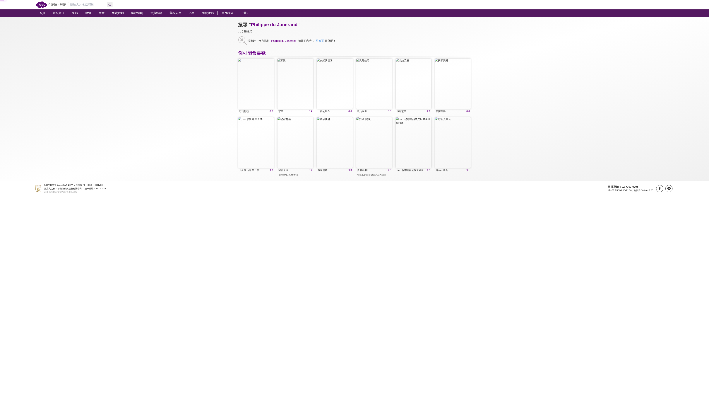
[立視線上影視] (50, 4)
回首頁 (320, 40)
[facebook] (659, 188)
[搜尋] (109, 4)
